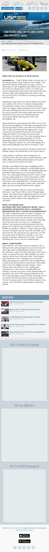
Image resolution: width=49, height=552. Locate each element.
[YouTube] (37, 8)
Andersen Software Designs (24, 530)
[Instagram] (41, 8)
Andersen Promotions (14, 528)
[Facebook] (29, 8)
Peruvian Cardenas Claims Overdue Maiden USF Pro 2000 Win (28, 324)
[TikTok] (45, 8)
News (10, 41)
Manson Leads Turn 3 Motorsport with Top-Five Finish (25, 309)
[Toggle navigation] (43, 16)
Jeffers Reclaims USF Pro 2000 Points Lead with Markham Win (27, 332)
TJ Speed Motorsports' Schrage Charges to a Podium (25, 317)
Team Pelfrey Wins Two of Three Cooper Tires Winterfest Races (22, 43)
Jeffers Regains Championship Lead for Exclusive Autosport (26, 302)
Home (3, 41)
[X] (33, 8)
